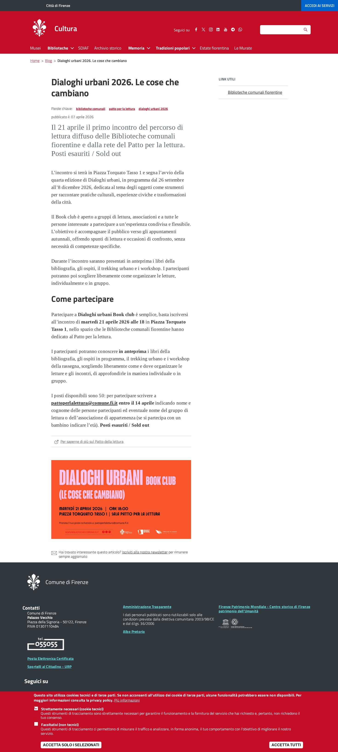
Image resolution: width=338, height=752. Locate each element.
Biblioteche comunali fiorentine (255, 92)
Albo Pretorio (134, 631)
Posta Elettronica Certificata (50, 658)
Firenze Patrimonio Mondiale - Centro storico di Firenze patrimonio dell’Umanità (264, 609)
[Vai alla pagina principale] (39, 29)
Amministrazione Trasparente (147, 606)
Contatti (31, 607)
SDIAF (83, 48)
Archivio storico (107, 48)
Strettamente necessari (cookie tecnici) (72, 709)
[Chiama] (45, 644)
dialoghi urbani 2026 (153, 108)
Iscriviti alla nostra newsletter (145, 552)
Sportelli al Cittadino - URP (49, 666)
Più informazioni (127, 700)
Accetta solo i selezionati (71, 745)
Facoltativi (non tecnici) (60, 724)
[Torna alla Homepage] (33, 582)
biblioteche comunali (90, 108)
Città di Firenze (58, 5)
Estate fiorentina (214, 48)
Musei (35, 48)
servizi (319, 5)
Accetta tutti (286, 745)
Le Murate (243, 48)
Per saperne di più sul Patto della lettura (91, 441)
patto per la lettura (122, 108)
